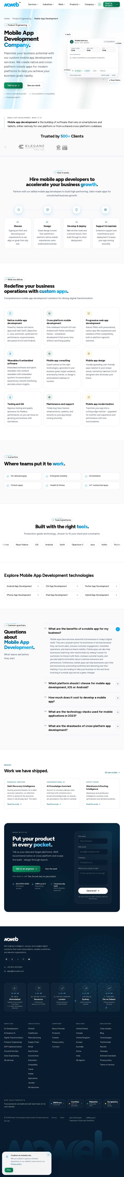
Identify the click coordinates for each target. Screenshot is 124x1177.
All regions (80, 1060)
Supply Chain (33, 1042)
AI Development (11, 1028)
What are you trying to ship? (88, 868)
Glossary (104, 1051)
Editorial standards (108, 1056)
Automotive (33, 1056)
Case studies (105, 1028)
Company (81, 858)
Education (32, 1060)
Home (7, 18)
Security (7, 1121)
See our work (33, 85)
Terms (62, 1117)
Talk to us (12, 85)
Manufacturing (34, 1037)
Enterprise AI (9, 1033)
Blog (102, 1033)
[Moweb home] (12, 4)
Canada (79, 1033)
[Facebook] (18, 959)
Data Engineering (11, 1056)
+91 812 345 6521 (15, 967)
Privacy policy (58, 1042)
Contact (55, 1047)
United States (82, 1028)
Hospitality (33, 1064)
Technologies (106, 1037)
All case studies (111, 772)
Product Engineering (22, 18)
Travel (30, 1069)
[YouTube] (29, 959)
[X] (12, 959)
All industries (33, 1087)
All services (9, 1060)
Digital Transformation (13, 1037)
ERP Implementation (13, 1047)
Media (30, 1074)
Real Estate (33, 1051)
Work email (82, 847)
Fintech (31, 1028)
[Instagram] (23, 959)
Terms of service (107, 1064)
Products (56, 1033)
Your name (82, 836)
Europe (79, 1042)
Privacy (54, 1117)
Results (103, 1047)
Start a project (108, 4)
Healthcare (33, 1033)
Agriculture (33, 1078)
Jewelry (31, 1083)
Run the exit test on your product (42, 876)
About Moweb (58, 1028)
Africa (78, 1051)
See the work (51, 869)
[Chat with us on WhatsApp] (100, 4)
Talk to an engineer (25, 869)
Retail (30, 1047)
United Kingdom (83, 1037)
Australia (79, 1047)
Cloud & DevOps (11, 1051)
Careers (55, 1037)
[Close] (48, 1155)
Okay (9, 1170)
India (78, 1056)
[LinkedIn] (6, 959)
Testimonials (105, 1042)
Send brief (92, 891)
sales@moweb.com (15, 971)
